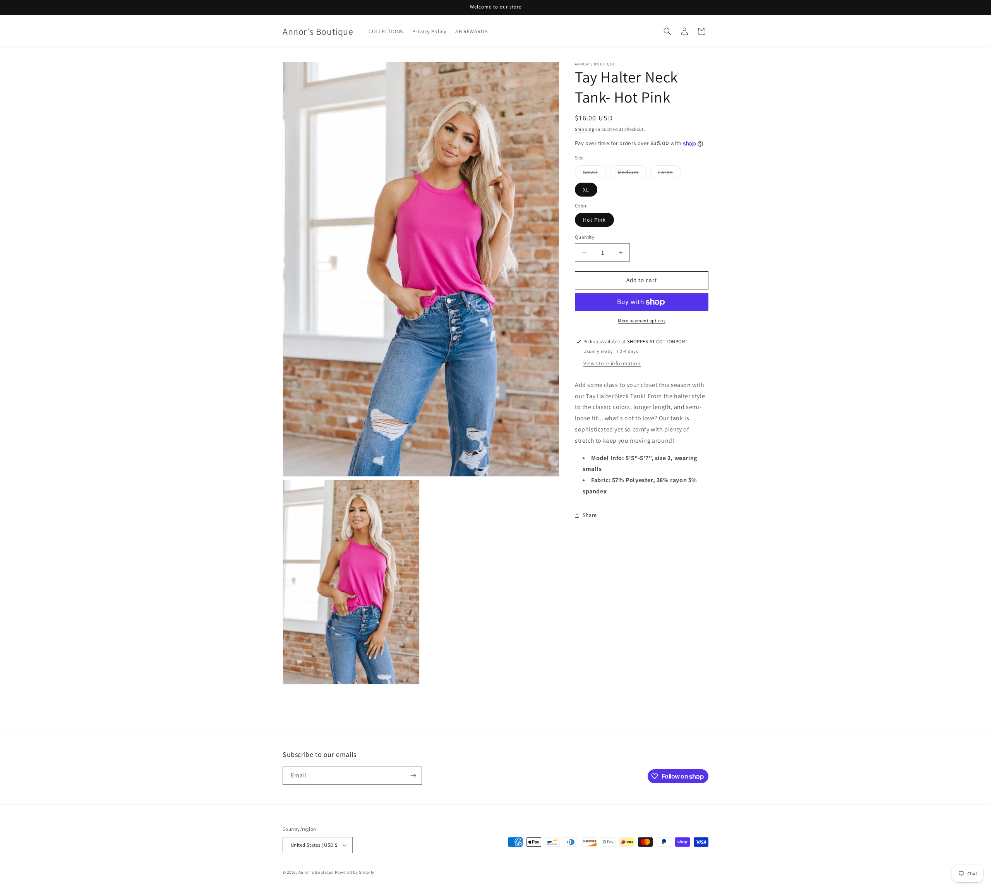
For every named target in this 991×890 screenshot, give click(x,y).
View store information (612, 363)
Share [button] (590, 515)
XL (586, 189)
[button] (667, 31)
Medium (632, 173)
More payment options (641, 320)
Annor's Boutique (316, 872)
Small (594, 173)
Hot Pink (594, 220)
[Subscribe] (413, 776)
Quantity (584, 237)
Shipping (585, 129)
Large (669, 173)
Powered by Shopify (355, 872)
